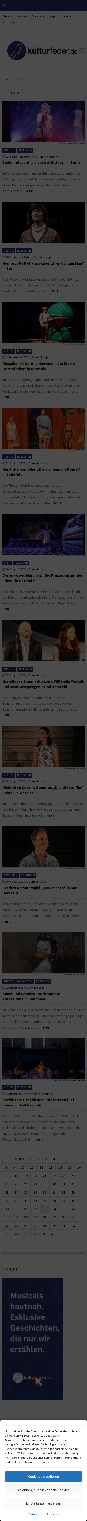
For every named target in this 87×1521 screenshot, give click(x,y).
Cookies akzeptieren (43, 1476)
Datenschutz (37, 1514)
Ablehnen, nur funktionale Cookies (44, 1490)
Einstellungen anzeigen (43, 1503)
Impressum (54, 1514)
